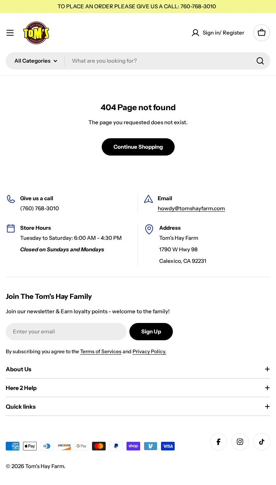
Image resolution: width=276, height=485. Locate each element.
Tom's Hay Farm (44, 466)
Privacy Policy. (149, 351)
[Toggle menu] (10, 32)
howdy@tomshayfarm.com (191, 208)
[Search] (260, 61)
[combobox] (138, 60)
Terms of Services (100, 351)
